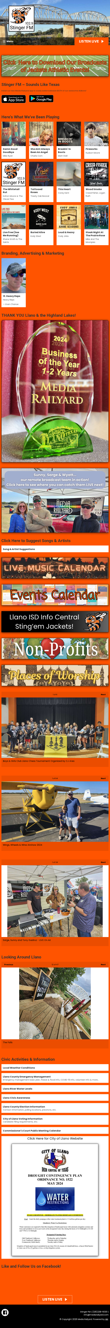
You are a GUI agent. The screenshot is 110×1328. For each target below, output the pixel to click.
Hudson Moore (93, 152)
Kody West (36, 236)
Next (102, 694)
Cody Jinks (63, 236)
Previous (7, 964)
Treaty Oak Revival (40, 196)
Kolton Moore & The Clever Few (13, 198)
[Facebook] (5, 1312)
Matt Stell (62, 155)
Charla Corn (37, 155)
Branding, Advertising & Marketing (32, 253)
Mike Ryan (8, 155)
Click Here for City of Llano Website (55, 1138)
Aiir (106, 1319)
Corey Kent (63, 192)
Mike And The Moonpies (92, 241)
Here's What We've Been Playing (30, 117)
